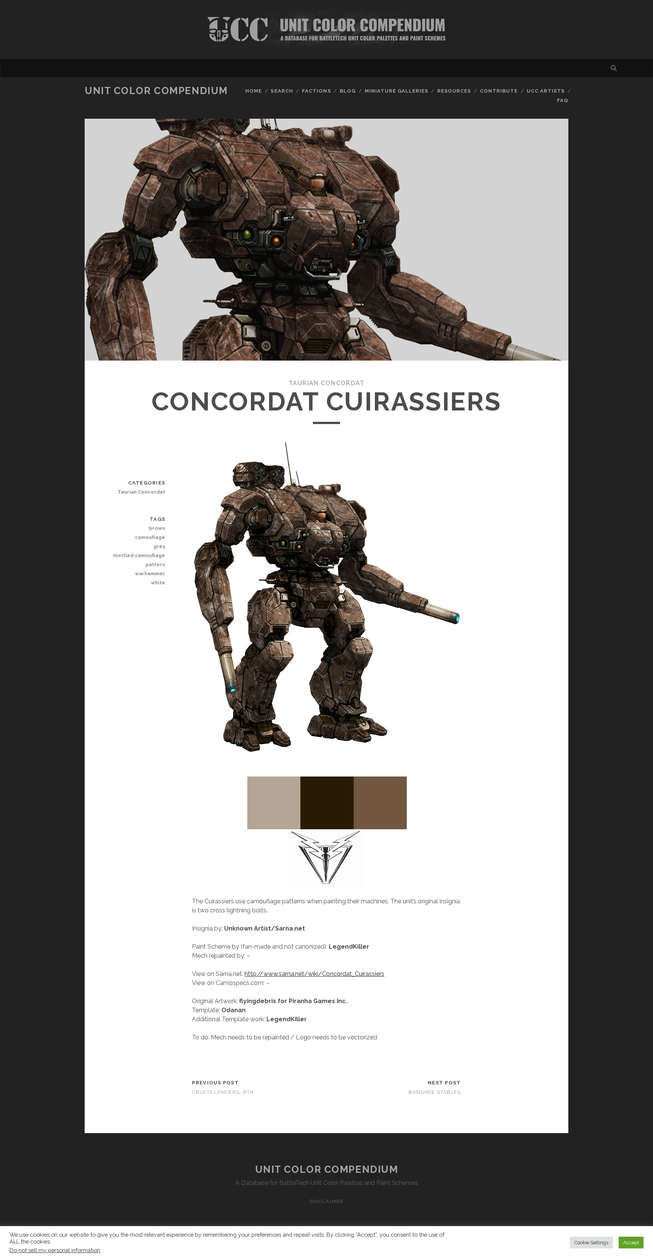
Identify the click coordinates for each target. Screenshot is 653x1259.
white (158, 582)
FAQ (562, 100)
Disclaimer (326, 1201)
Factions (316, 91)
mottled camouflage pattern (139, 560)
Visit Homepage (326, 29)
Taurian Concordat (327, 383)
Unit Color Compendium (156, 90)
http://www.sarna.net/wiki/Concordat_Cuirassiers (314, 973)
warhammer (150, 573)
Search (282, 91)
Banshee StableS (435, 1092)
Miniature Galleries (397, 91)
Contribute (499, 91)
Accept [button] (631, 1242)
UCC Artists (546, 91)
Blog (348, 91)
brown (157, 528)
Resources (454, 91)
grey (159, 546)
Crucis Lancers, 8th (223, 1092)
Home (253, 91)
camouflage (150, 537)
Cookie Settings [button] (591, 1242)
